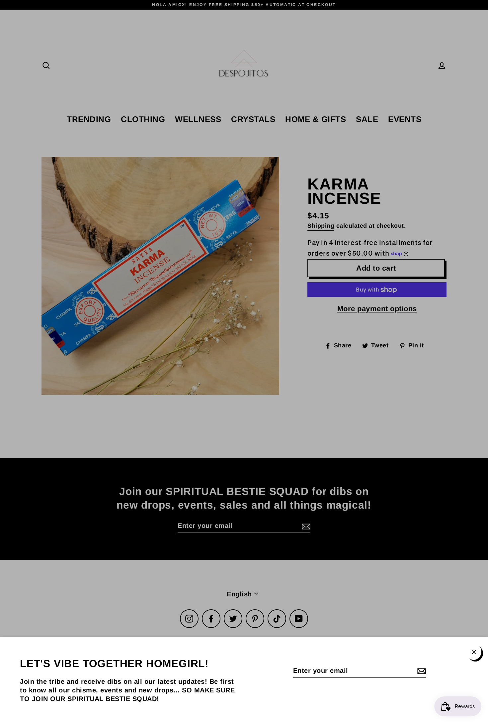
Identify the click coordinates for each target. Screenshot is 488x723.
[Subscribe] (420, 670)
